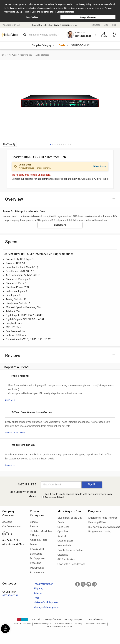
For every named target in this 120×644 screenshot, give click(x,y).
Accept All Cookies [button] (88, 17)
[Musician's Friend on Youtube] (89, 584)
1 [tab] (50, 144)
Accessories (37, 572)
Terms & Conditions (22, 624)
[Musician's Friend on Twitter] (83, 584)
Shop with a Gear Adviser (71, 564)
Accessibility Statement (95, 624)
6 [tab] (61, 144)
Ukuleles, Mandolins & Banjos (41, 533)
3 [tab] (55, 144)
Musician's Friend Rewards (103, 517)
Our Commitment (11, 526)
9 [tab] (68, 144)
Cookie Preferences (65, 12)
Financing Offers (97, 522)
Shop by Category (41, 45)
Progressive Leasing (99, 531)
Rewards (96, 25)
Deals (62, 45)
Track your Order (43, 583)
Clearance (63, 554)
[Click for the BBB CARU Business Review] (22, 619)
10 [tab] (70, 144)
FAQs (36, 597)
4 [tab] (57, 144)
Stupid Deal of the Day (70, 517)
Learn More (10, 400)
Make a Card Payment (45, 602)
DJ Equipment (37, 558)
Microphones (37, 567)
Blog (106, 25)
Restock (62, 536)
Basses (34, 526)
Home (3, 55)
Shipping (38, 588)
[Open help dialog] (5, 628)
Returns (37, 593)
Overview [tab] (14, 199)
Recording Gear (26, 55)
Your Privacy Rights (42, 624)
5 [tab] (59, 144)
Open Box (63, 531)
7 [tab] (63, 144)
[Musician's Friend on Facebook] (77, 584)
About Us (7, 521)
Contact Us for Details (15, 432)
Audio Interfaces (42, 55)
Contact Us (10, 465)
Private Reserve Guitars (70, 550)
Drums (33, 544)
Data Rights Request (73, 619)
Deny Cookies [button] (32, 17)
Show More (60, 225)
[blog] (13, 534)
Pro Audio (13, 55)
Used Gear (63, 527)
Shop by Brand (65, 540)
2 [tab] (52, 144)
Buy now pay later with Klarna (103, 527)
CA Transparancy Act (63, 624)
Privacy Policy (85, 4)
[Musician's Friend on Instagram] (94, 584)
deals (56, 25)
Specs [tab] (11, 241)
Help (114, 25)
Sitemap (78, 624)
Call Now (10, 593)
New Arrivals (64, 545)
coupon (66, 25)
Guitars (34, 521)
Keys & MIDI (37, 549)
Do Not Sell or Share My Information (46, 619)
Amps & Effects (38, 539)
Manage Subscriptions (46, 607)
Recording (35, 563)
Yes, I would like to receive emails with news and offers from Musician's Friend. (78, 496)
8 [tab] (66, 144)
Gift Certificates (66, 559)
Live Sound (36, 553)
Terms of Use (50, 12)
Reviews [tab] (13, 355)
